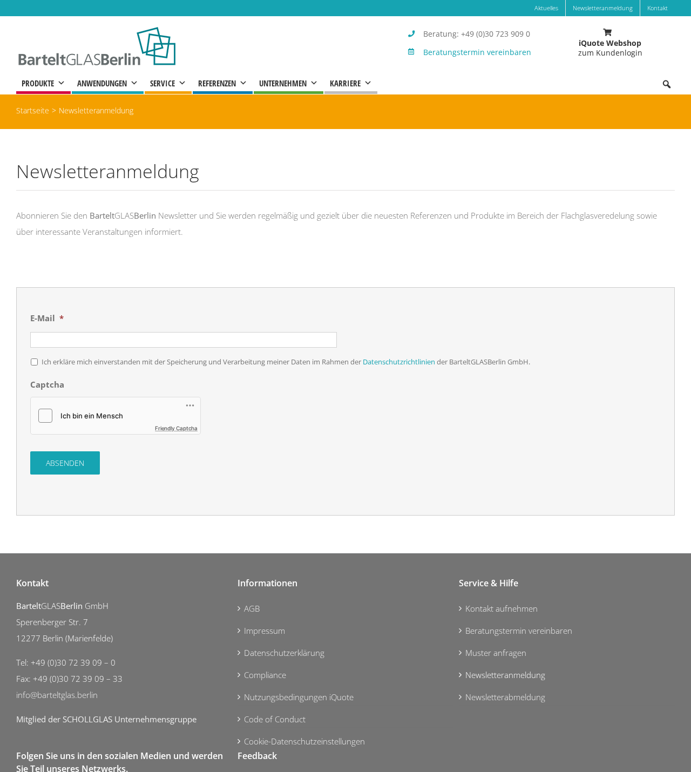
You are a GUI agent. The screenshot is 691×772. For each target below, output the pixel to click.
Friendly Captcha (176, 428)
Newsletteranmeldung (505, 674)
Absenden (65, 463)
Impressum (264, 630)
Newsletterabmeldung (505, 697)
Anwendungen (102, 83)
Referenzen (217, 83)
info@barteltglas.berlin (57, 694)
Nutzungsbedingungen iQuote (299, 697)
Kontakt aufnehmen (501, 608)
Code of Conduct (275, 719)
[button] (667, 84)
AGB (252, 608)
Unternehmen (283, 83)
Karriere (345, 83)
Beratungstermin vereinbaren (477, 52)
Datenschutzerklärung (284, 652)
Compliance (265, 674)
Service (162, 83)
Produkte (38, 83)
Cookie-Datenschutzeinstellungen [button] (304, 741)
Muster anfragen (495, 652)
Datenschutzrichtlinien (399, 362)
